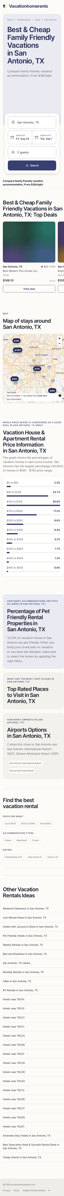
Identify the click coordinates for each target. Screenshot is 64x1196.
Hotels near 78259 (14, 1117)
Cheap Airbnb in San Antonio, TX (22, 1157)
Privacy (6, 1190)
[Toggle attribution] (60, 395)
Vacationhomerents (28, 6)
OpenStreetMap (14, 399)
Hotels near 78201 (13, 1053)
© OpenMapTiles (29, 395)
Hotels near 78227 (14, 1108)
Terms (16, 1190)
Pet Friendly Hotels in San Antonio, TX (25, 935)
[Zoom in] (59, 338)
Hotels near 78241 (13, 999)
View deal (29, 288)
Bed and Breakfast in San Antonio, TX (25, 953)
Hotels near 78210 (13, 1008)
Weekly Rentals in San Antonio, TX (23, 944)
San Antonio (50, 19)
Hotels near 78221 (13, 1026)
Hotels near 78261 (13, 1126)
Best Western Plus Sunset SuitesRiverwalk (27, 270)
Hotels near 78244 (14, 1081)
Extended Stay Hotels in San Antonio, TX (26, 1135)
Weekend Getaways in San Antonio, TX (26, 908)
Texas (37, 19)
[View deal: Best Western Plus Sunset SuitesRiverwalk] (29, 242)
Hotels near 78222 (14, 1017)
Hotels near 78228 (14, 1062)
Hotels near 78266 (14, 1044)
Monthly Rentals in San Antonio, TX (23, 972)
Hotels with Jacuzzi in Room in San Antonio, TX (30, 926)
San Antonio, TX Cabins (16, 962)
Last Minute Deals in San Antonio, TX (24, 917)
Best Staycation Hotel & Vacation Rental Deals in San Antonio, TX (31, 1146)
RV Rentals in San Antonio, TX (20, 990)
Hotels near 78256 (14, 1099)
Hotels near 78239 (14, 1071)
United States (24, 19)
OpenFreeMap (13, 395)
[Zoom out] (59, 343)
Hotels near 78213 (13, 1090)
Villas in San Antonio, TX (17, 981)
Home (10, 19)
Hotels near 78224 (14, 1035)
